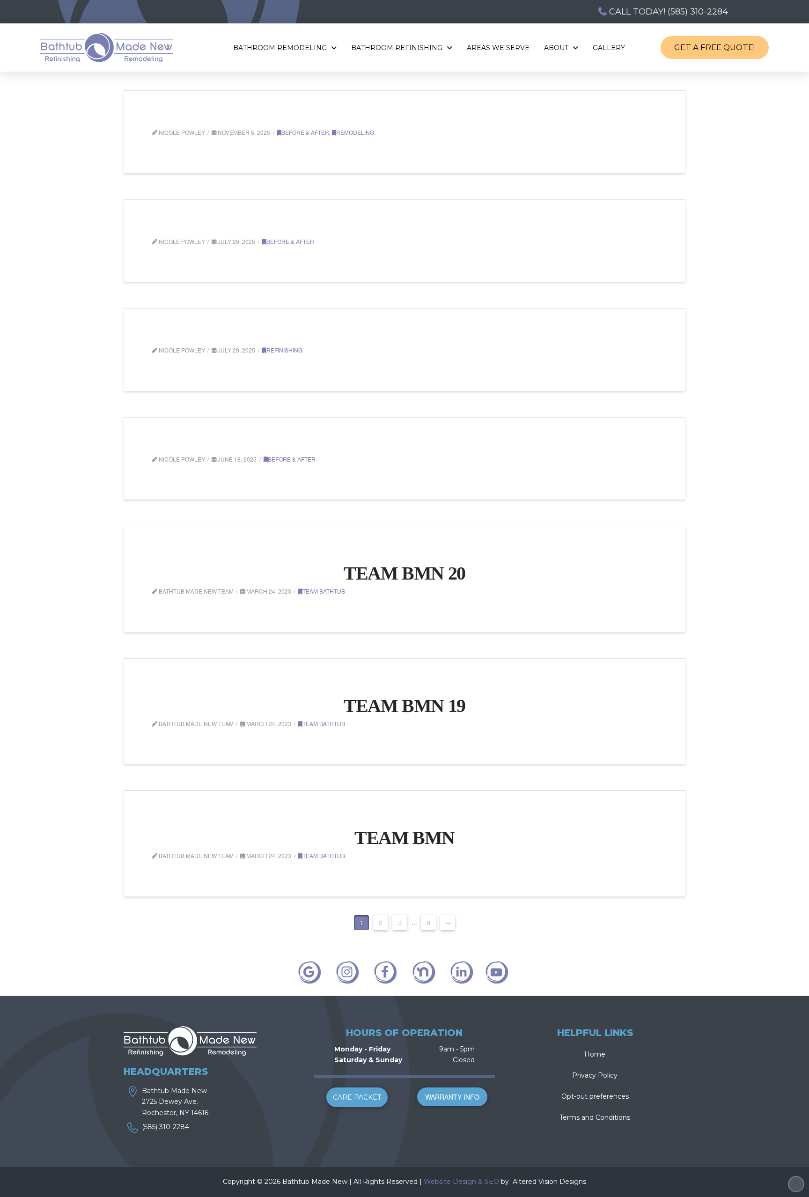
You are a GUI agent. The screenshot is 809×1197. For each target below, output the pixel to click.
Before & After (305, 132)
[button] (357, 1097)
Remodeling (355, 132)
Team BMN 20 (404, 573)
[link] (512, 1181)
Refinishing (284, 350)
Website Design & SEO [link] (461, 1181)
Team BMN (404, 837)
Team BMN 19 (404, 705)
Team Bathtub (323, 591)
